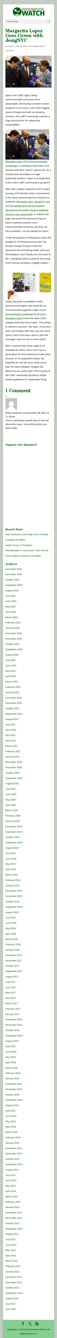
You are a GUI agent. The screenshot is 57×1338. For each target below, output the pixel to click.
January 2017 (12, 1014)
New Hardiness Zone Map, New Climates (26, 534)
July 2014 (10, 1175)
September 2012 (14, 1293)
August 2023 (12, 590)
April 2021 (10, 740)
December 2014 (13, 1148)
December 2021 (13, 698)
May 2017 (10, 992)
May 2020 (10, 799)
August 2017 (12, 976)
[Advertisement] (27, 466)
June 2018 (10, 923)
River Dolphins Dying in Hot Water (23, 556)
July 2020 (10, 789)
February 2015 (13, 1137)
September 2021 (14, 714)
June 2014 (10, 1180)
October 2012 (12, 1287)
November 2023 (13, 574)
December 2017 (13, 955)
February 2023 (13, 622)
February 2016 (13, 1073)
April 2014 (10, 1191)
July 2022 (10, 660)
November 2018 (13, 896)
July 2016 (10, 1046)
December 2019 (13, 826)
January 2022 (12, 692)
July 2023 (10, 596)
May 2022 (10, 671)
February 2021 (13, 751)
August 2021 (12, 719)
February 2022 (13, 687)
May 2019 (10, 864)
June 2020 (10, 794)
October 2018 (12, 901)
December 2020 (13, 762)
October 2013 (12, 1223)
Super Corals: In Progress (18, 545)
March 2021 (11, 746)
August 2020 (12, 783)
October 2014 (12, 1159)
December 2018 (13, 891)
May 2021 (10, 735)
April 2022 (10, 676)
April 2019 (10, 869)
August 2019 (12, 848)
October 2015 (12, 1094)
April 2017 (10, 998)
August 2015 (12, 1105)
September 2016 (14, 1035)
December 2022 (13, 633)
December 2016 (13, 1019)
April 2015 (10, 1126)
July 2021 (10, 724)
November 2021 (13, 703)
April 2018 (10, 934)
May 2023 (10, 606)
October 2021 (12, 708)
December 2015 (13, 1084)
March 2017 (11, 1003)
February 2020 (13, 815)
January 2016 (12, 1078)
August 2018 (12, 912)
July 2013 (10, 1239)
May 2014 (10, 1186)
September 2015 (14, 1100)
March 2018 (11, 939)
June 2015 (10, 1116)
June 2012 (10, 1309)
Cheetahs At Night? (15, 540)
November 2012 (13, 1282)
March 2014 (11, 1196)
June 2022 (10, 665)
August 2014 (12, 1169)
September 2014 (14, 1164)
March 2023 (11, 617)
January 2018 (12, 950)
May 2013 (10, 1250)
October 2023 (12, 579)
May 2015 (10, 1121)
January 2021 (12, 756)
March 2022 (11, 681)
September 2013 (14, 1229)
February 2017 (13, 1009)
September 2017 (14, 971)
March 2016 (11, 1068)
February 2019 (13, 880)
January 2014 (12, 1207)
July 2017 (10, 982)
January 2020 (12, 821)
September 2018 (14, 907)
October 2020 (12, 773)
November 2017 (13, 960)
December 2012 (13, 1277)
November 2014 (13, 1153)
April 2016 (10, 1062)
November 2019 (13, 832)
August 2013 (12, 1234)
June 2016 (10, 1051)
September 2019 (14, 842)
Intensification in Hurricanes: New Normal (26, 550)
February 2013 (13, 1266)
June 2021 (10, 730)
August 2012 (12, 1298)
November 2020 (13, 767)
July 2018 (10, 917)
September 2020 (14, 778)
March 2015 (11, 1132)
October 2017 (12, 966)
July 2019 (10, 853)
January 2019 (12, 885)
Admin (11, 46)
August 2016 (12, 1041)
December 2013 (13, 1212)
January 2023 (12, 628)
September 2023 (14, 585)
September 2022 (14, 649)
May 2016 (10, 1057)
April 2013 (10, 1255)
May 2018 (10, 928)
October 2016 (12, 1030)
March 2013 (11, 1261)
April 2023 (10, 612)
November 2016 (13, 1025)
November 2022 (13, 639)
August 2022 (12, 655)
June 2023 (10, 601)
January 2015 (12, 1143)
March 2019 (11, 874)
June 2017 (10, 987)
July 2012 (10, 1304)
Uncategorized (36, 46)
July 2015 (10, 1110)
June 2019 (10, 858)
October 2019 (12, 837)
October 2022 (12, 644)
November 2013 (13, 1218)
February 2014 (13, 1202)
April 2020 (10, 805)
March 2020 (11, 810)
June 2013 (10, 1245)
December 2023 (13, 569)
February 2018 (13, 944)
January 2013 (12, 1271)
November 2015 (13, 1089)
